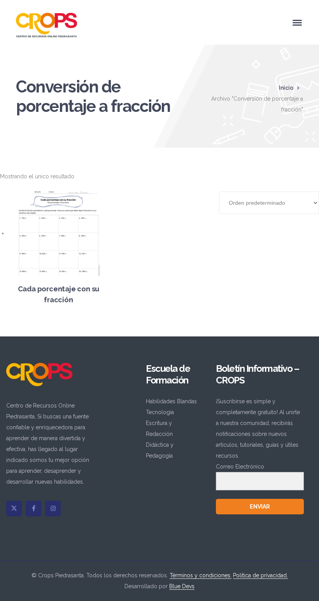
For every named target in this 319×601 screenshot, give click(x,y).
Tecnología (160, 412)
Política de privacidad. (260, 575)
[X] (14, 508)
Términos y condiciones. (200, 575)
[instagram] (53, 508)
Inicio (286, 88)
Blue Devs (182, 586)
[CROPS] (46, 24)
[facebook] (33, 508)
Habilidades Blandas (171, 401)
